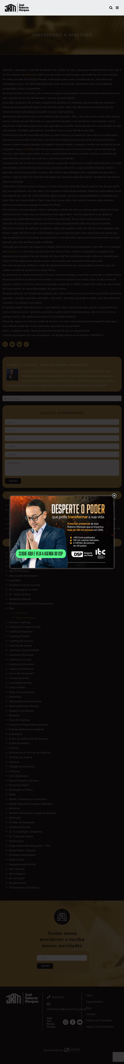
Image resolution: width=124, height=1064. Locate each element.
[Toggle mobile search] (111, 7)
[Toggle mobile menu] (117, 7)
